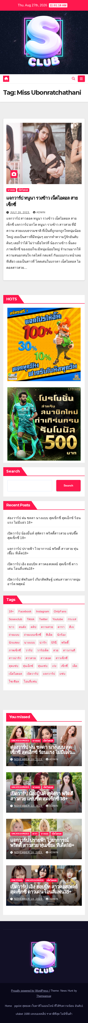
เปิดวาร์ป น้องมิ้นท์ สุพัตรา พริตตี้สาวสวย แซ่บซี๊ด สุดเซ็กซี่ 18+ (41, 796)
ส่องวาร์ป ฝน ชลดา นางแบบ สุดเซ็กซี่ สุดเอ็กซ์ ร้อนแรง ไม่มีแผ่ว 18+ (41, 752)
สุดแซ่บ (13, 666)
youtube (57, 619)
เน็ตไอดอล (23, 190)
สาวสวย (31, 658)
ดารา (61, 627)
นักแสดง (14, 642)
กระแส (72, 619)
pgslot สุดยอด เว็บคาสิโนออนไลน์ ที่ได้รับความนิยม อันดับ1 (48, 1005)
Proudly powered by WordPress (30, 990)
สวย (55, 650)
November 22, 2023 (28, 805)
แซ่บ (62, 673)
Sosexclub (15, 619)
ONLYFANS (16, 880)
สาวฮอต (46, 658)
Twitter (43, 619)
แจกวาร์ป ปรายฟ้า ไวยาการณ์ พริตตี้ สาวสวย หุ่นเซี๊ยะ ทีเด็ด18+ (42, 842)
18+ (11, 611)
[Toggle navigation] (81, 78)
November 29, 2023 (28, 759)
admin (40, 212)
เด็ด (74, 666)
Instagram (42, 611)
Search (13, 471)
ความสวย (47, 627)
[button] (73, 78)
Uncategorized (20, 740)
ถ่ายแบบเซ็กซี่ (32, 634)
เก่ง (54, 666)
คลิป (33, 627)
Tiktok (30, 619)
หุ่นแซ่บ (42, 666)
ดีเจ (71, 627)
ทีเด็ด (49, 634)
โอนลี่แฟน (30, 681)
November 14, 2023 (28, 899)
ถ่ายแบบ (14, 634)
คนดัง (22, 627)
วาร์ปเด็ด (43, 650)
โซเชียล (14, 681)
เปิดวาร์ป (32, 673)
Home (8, 1005)
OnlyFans (60, 611)
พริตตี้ (65, 642)
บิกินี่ (54, 642)
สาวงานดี (69, 650)
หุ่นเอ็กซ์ (28, 666)
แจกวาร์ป (49, 673)
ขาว (11, 627)
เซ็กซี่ (64, 666)
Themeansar (43, 996)
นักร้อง (61, 634)
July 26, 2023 (20, 212)
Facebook (24, 611)
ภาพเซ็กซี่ (15, 650)
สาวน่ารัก (15, 658)
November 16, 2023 (28, 852)
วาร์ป (29, 650)
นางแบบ (11, 190)
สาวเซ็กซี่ (62, 658)
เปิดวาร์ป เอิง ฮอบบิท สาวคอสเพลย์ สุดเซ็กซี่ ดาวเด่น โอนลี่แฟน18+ (43, 889)
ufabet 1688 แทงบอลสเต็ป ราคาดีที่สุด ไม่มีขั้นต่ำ (44, 1013)
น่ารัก (42, 642)
